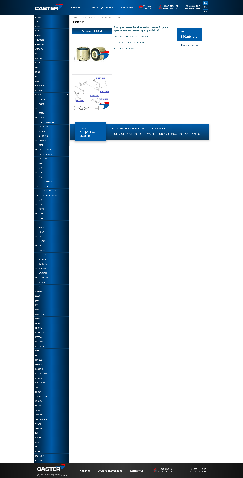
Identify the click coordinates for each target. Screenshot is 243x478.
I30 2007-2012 (107, 18)
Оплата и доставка (100, 7)
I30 (99, 18)
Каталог (76, 7)
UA (205, 7)
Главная (75, 18)
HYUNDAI (92, 18)
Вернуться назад (189, 45)
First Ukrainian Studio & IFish (58, 476)
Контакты (127, 7)
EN (205, 11)
